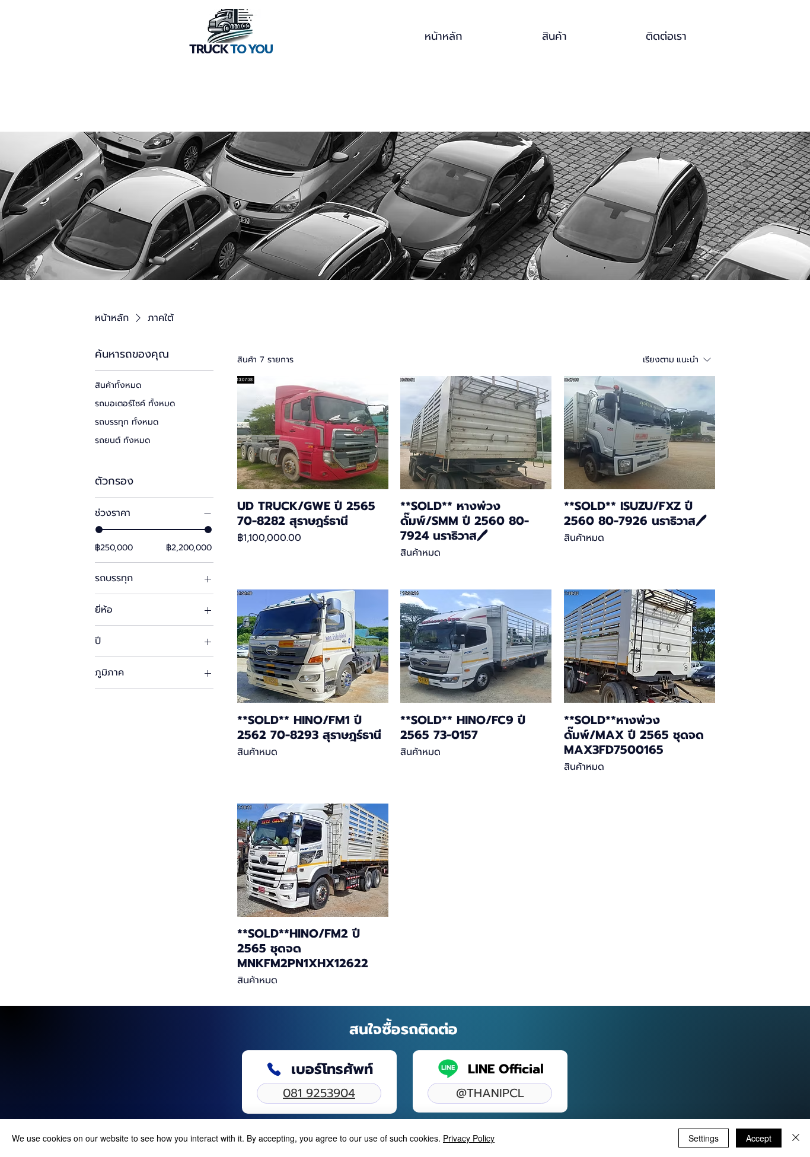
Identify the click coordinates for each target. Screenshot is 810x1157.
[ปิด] (796, 1138)
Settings (703, 1138)
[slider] (99, 530)
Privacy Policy (469, 1138)
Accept (758, 1138)
